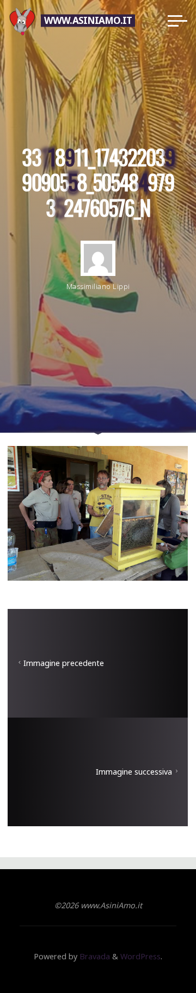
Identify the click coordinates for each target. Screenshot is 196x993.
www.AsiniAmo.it (88, 20)
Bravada (93, 956)
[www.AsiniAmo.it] (22, 20)
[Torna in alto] (153, 951)
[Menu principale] (177, 20)
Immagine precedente (63, 663)
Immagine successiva (134, 771)
